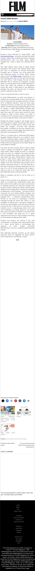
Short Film (19, 528)
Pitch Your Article (18, 517)
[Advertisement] (17, 318)
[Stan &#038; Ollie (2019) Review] (24, 410)
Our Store (19, 539)
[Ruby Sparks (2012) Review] (8, 428)
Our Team (19, 515)
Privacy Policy (18, 511)
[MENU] (2, 15)
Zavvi (18, 543)
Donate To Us (19, 537)
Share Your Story (19, 522)
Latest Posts (18, 439)
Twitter (19, 532)
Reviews (24, 439)
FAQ (18, 509)
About (18, 507)
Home (18, 505)
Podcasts (18, 526)
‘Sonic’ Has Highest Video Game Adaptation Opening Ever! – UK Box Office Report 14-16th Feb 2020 (8, 418)
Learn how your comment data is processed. (17, 494)
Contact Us (19, 520)
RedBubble (19, 541)
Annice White (23, 21)
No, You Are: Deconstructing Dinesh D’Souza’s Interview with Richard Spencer (26, 445)
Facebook (19, 530)
